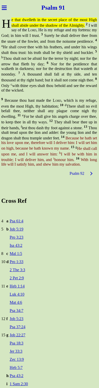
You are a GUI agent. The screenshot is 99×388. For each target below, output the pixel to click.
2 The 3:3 (17, 270)
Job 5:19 (16, 229)
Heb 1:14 (17, 286)
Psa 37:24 (17, 327)
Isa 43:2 (16, 245)
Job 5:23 (16, 319)
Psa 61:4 (16, 221)
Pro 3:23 (16, 237)
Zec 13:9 (17, 359)
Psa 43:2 (16, 375)
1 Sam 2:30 (19, 384)
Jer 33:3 (16, 351)
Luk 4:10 (17, 294)
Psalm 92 (77, 173)
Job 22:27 (17, 335)
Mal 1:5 (16, 253)
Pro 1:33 (16, 262)
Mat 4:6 (16, 302)
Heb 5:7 (16, 367)
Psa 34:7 (16, 310)
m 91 (60, 7)
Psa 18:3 (16, 343)
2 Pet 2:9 (17, 278)
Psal (45, 7)
